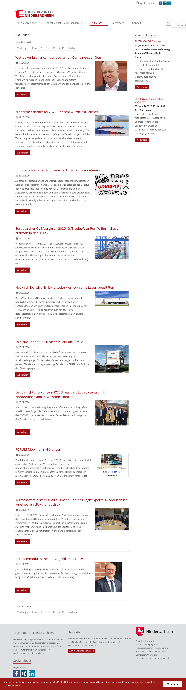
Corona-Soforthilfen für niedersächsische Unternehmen (57, 170)
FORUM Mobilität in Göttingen (38, 449)
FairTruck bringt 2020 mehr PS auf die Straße (49, 341)
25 (40, 48)
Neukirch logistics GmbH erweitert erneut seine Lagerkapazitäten (64, 287)
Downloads (117, 22)
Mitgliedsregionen (27, 22)
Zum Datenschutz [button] (12, 686)
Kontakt (136, 22)
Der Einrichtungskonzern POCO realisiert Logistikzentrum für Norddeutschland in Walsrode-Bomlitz (61, 394)
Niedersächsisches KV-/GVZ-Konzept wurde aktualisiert (56, 112)
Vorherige (22, 48)
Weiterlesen (22, 94)
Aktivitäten (97, 22)
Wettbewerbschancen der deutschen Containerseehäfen (58, 57)
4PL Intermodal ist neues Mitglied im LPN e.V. (49, 558)
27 (54, 48)
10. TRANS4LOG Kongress (148, 41)
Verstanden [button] (172, 684)
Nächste (72, 48)
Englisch (150, 3)
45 (63, 48)
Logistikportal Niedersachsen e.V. (64, 22)
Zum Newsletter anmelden (81, 650)
